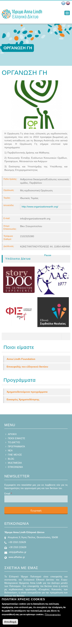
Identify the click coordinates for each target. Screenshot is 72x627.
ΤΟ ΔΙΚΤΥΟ (14, 442)
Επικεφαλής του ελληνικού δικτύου (27, 366)
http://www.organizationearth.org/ (40, 206)
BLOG (11, 459)
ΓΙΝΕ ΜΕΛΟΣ (15, 454)
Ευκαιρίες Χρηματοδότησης (23, 399)
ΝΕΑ (10, 450)
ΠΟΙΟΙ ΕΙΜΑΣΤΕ (16, 438)
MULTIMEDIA (15, 463)
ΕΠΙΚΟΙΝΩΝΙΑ (15, 467)
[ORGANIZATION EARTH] (68, 3)
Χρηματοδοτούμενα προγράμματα (27, 391)
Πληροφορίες (53, 614)
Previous (39, 258)
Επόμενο (54, 258)
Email (8, 493)
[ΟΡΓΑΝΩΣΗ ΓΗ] (63, 3)
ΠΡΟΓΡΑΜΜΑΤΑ (16, 446)
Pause (47, 255)
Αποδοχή (10, 621)
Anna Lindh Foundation (21, 359)
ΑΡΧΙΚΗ (12, 434)
